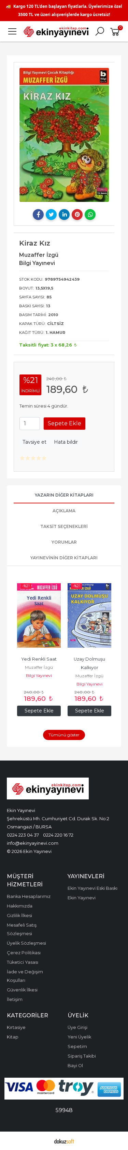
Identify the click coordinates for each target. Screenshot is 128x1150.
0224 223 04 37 (23, 835)
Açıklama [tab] (64, 510)
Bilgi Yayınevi (39, 675)
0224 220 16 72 (58, 835)
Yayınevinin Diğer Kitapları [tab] (64, 557)
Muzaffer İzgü (39, 667)
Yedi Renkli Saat (39, 659)
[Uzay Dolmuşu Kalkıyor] (89, 615)
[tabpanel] (64, 135)
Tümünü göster (64, 734)
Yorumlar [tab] (64, 542)
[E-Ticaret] (64, 1141)
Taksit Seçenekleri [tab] (64, 526)
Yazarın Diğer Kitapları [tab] (64, 495)
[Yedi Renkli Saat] (39, 615)
